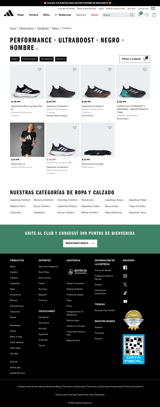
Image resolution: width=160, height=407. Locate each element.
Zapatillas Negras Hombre (115, 200)
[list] (64, 59)
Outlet (94, 15)
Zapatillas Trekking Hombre (91, 206)
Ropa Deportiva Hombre (113, 213)
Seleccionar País (86, 395)
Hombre (33, 15)
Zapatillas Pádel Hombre (137, 200)
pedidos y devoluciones (115, 9)
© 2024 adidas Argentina (80, 403)
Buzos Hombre (42, 206)
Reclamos (100, 395)
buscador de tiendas (66, 9)
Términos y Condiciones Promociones (105, 387)
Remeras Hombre (43, 200)
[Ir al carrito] (154, 15)
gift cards (131, 9)
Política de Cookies (133, 387)
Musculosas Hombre (111, 206)
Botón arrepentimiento (86, 9)
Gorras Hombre (66, 212)
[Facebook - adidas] (136, 268)
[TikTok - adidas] (136, 293)
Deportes (81, 15)
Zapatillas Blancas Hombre (68, 206)
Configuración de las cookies (31, 387)
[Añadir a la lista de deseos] (39, 70)
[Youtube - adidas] (136, 302)
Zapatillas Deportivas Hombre (44, 213)
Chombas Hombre (67, 200)
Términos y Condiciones (74, 387)
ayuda (101, 9)
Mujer (21, 15)
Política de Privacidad (65, 395)
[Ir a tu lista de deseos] (146, 15)
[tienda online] (9, 13)
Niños (46, 15)
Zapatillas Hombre (20, 200)
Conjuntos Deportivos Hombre (20, 213)
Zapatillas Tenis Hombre (137, 213)
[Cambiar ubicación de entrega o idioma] (153, 8)
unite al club (143, 9)
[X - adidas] (136, 285)
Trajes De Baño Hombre (137, 206)
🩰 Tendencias (63, 15)
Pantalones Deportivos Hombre (91, 200)
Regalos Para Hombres (17, 206)
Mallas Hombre (89, 212)
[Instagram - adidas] (136, 276)
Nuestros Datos (53, 387)
